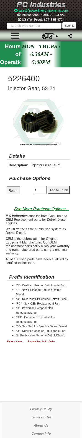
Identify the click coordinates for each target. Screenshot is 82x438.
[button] (66, 102)
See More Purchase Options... (41, 208)
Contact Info (41, 433)
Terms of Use (41, 417)
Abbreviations (14, 341)
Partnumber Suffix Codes (42, 341)
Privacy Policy (41, 409)
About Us (41, 425)
